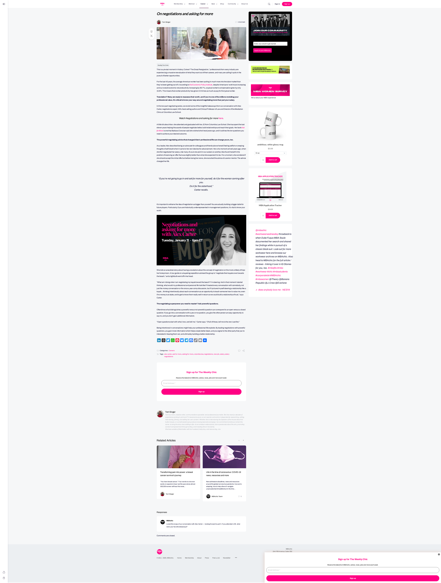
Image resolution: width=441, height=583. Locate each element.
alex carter (168, 354)
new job (216, 354)
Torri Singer (166, 22)
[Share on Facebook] (151, 31)
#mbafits (272, 268)
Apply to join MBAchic (262, 50)
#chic (270, 271)
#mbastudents (280, 271)
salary (222, 354)
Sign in (277, 4)
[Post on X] (151, 35)
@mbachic (261, 230)
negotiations (208, 354)
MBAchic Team (217, 496)
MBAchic (169, 521)
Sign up (287, 4)
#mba (280, 268)
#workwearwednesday (267, 234)
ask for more (176, 354)
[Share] (243, 351)
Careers (172, 350)
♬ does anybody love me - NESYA (273, 289)
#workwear (261, 271)
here (221, 118)
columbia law (198, 354)
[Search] (269, 4)
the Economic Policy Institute (200, 85)
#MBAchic (275, 275)
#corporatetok (263, 275)
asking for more (187, 354)
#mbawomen (262, 279)
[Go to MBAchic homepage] (162, 3)
